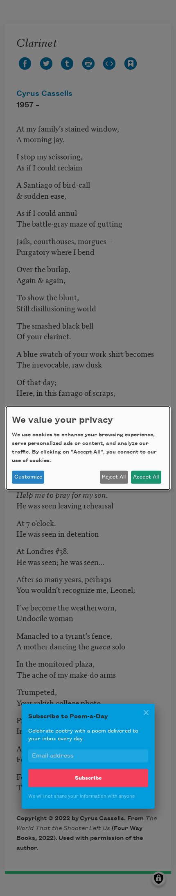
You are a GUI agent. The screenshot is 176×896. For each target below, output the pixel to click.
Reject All (114, 477)
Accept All (146, 477)
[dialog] (88, 447)
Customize (28, 477)
